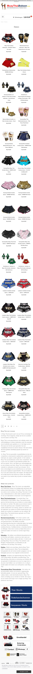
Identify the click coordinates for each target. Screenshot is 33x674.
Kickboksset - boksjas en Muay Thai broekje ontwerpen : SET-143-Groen (9, 268)
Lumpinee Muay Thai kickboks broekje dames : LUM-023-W (9, 340)
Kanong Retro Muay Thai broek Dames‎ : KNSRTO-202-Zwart (9, 242)
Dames (5, 21)
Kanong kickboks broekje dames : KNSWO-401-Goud (24, 193)
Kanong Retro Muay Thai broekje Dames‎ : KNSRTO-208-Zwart (9, 170)
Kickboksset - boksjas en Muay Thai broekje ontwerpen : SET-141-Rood (24, 268)
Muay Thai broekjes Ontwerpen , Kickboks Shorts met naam (9, 47)
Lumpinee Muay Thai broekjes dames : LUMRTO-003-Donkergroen (9, 390)
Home (2, 21)
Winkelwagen (19, 17)
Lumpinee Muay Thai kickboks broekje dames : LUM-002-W (24, 316)
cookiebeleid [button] (4, 668)
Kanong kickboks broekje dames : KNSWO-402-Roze (9, 193)
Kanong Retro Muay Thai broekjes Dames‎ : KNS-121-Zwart (24, 390)
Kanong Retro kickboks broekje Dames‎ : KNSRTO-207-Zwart (24, 415)
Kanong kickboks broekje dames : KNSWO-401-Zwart (9, 218)
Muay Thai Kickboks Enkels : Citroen (24, 71)
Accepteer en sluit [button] (24, 671)
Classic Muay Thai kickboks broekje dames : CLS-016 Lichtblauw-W (24, 170)
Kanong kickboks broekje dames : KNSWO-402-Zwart (24, 218)
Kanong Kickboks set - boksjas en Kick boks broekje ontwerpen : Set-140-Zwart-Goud (9, 97)
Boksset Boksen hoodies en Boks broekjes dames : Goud (8, 120)
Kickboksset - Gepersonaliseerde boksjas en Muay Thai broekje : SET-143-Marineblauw (24, 97)
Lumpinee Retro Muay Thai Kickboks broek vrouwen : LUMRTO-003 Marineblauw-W (9, 366)
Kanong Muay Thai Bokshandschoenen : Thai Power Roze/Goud (24, 121)
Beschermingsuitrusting (8, 517)
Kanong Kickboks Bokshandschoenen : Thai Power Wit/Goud (9, 145)
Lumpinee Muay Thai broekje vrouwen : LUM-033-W (24, 340)
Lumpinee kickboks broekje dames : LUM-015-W (9, 291)
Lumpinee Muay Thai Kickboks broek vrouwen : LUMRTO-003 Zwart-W (9, 317)
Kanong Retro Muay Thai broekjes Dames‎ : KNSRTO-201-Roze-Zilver (24, 243)
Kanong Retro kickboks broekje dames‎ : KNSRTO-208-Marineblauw (24, 145)
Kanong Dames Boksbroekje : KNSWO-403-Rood (9, 71)
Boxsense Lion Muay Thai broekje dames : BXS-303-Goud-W (24, 366)
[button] (9, 671)
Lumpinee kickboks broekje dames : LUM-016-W (24, 291)
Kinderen (3, 555)
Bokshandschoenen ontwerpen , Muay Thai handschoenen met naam (24, 47)
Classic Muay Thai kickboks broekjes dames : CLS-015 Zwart (9, 415)
